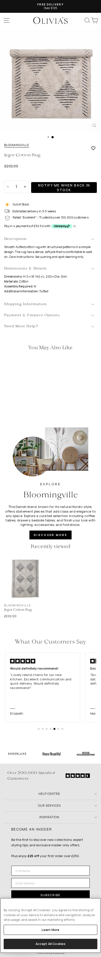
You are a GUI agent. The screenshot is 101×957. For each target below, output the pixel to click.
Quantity (12, 176)
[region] (50, 925)
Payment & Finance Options (32, 315)
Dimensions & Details (25, 268)
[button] (39, 729)
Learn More (50, 929)
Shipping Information (25, 304)
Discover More (50, 535)
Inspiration (49, 817)
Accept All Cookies (50, 943)
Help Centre (49, 794)
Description (15, 239)
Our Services (49, 805)
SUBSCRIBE (50, 895)
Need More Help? (21, 326)
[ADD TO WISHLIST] (93, 148)
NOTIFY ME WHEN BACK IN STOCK (64, 187)
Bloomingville (16, 145)
